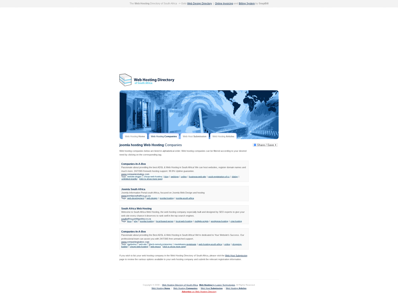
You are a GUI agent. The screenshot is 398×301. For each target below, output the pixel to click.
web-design (152, 198)
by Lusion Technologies (217, 285)
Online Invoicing (224, 3)
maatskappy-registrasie (185, 244)
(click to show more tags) (151, 179)
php (136, 221)
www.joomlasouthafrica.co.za (135, 196)
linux (129, 221)
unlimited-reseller (129, 179)
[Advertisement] (199, 40)
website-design (134, 176)
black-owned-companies (160, 244)
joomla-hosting (167, 198)
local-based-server (165, 221)
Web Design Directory (199, 3)
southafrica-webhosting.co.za (136, 219)
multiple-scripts (202, 221)
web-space (155, 246)
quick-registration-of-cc (219, 176)
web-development (135, 198)
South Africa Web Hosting (136, 208)
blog (166, 176)
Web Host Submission (236, 255)
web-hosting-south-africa (210, 244)
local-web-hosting (184, 221)
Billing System (247, 3)
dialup (235, 176)
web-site (143, 244)
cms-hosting (236, 221)
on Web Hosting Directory (199, 291)
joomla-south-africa (185, 198)
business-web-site (197, 176)
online (184, 176)
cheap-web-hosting (153, 176)
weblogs (175, 176)
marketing (132, 244)
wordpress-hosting (219, 221)
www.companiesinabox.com (135, 174)
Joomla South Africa (133, 189)
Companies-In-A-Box (133, 164)
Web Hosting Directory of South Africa (180, 285)
